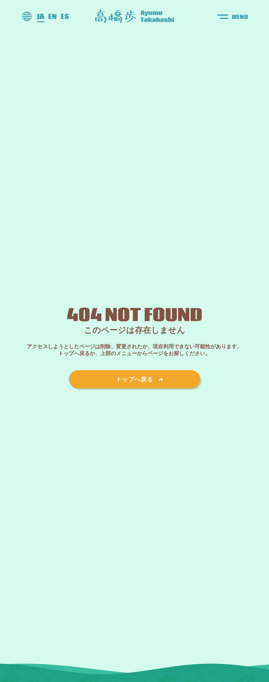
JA (40, 17)
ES (65, 17)
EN (52, 17)
